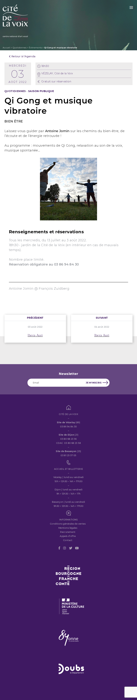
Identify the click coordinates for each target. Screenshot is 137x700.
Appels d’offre (68, 536)
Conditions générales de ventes (68, 523)
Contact (67, 540)
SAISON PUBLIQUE (41, 91)
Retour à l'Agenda (23, 56)
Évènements (35, 47)
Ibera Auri (35, 335)
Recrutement (67, 532)
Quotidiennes (20, 47)
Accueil (6, 47)
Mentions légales (67, 528)
